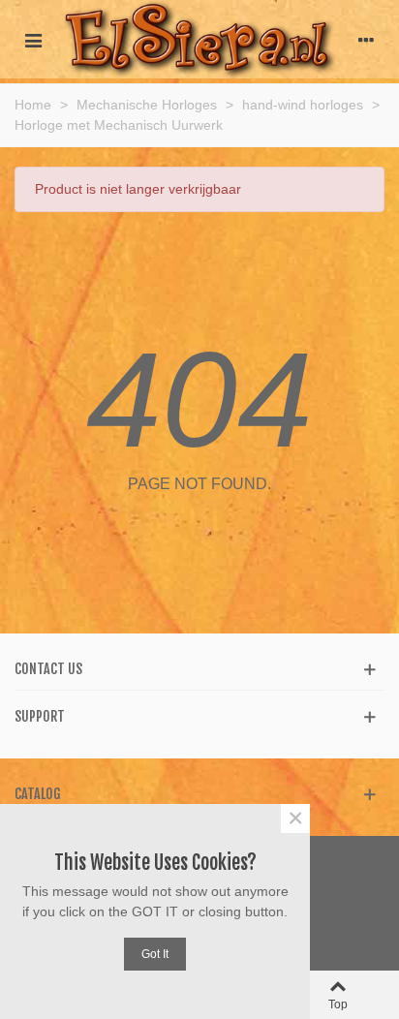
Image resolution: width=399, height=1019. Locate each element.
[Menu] (33, 38)
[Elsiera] (199, 39)
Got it (155, 954)
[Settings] (366, 38)
